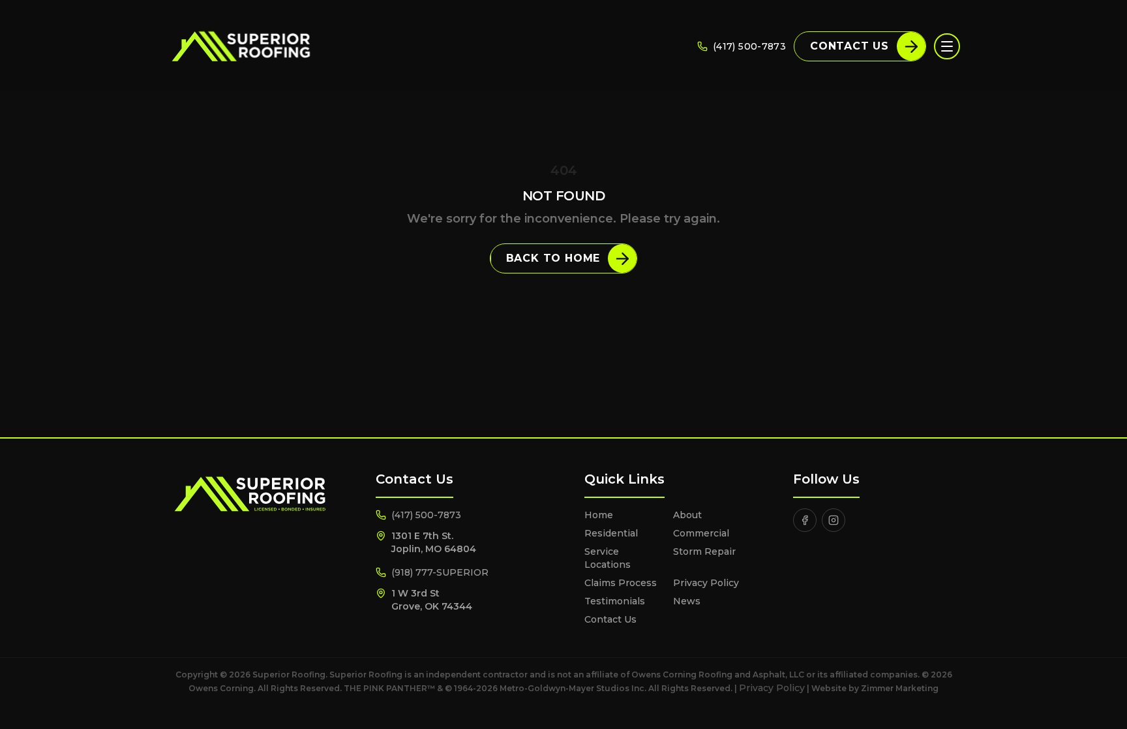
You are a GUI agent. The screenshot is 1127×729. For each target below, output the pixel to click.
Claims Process (620, 583)
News (686, 601)
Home (598, 515)
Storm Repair (704, 551)
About (687, 515)
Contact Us (849, 46)
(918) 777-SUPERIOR (439, 572)
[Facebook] (805, 520)
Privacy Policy (706, 583)
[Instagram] (833, 520)
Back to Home (553, 258)
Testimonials (614, 601)
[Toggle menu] (947, 46)
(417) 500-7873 (749, 46)
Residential (611, 533)
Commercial (701, 533)
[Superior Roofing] (240, 46)
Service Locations (607, 558)
